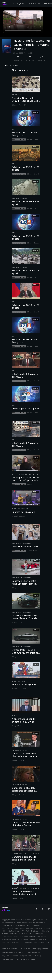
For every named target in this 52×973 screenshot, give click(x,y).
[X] (49, 909)
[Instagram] (42, 909)
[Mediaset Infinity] (5, 4)
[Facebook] (36, 909)
